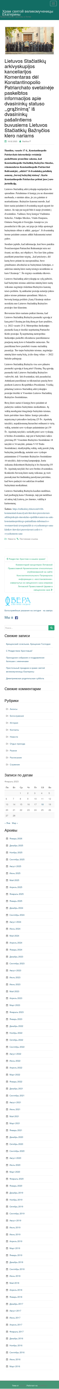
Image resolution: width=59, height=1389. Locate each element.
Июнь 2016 (15, 1359)
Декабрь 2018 (16, 1262)
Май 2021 (14, 1116)
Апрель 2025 (16, 887)
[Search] (51, 627)
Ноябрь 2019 (16, 1199)
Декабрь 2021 (16, 1088)
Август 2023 (15, 970)
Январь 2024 (16, 949)
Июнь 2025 (15, 873)
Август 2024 (15, 921)
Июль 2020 (15, 1164)
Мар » (15, 822)
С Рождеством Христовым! (19, 650)
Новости (11, 538)
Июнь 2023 (15, 984)
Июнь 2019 (15, 1234)
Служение (15, 764)
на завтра (47, 610)
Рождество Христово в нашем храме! (26, 558)
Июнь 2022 (15, 1060)
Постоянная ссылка (29, 538)
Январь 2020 (16, 1185)
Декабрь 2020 (16, 1136)
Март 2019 (15, 1248)
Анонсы (13, 708)
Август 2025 (15, 866)
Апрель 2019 (16, 1241)
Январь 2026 (16, 838)
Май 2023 (14, 991)
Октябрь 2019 (16, 1206)
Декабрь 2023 (16, 956)
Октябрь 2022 (16, 1039)
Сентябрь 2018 (17, 1269)
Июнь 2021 (15, 1109)
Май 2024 (14, 935)
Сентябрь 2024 (17, 914)
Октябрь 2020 (16, 1143)
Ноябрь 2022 (16, 1032)
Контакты (14, 729)
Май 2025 (14, 880)
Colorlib (22, 1385)
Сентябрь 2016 (17, 1352)
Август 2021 (15, 1102)
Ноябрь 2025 (16, 852)
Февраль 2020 (17, 1178)
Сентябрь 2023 (17, 963)
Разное (13, 750)
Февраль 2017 (17, 1331)
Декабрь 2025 (16, 845)
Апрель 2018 (16, 1289)
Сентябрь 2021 (17, 1095)
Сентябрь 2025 (17, 859)
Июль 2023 (15, 977)
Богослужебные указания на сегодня (23, 610)
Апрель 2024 (16, 942)
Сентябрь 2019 (17, 1213)
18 (42, 804)
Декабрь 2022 (16, 1025)
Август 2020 (15, 1157)
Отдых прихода (17, 743)
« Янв (7, 822)
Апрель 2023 (16, 998)
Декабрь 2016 (16, 1338)
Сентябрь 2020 (17, 1150)
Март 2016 (15, 1366)
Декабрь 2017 (16, 1303)
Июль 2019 (15, 1227)
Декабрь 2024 (16, 907)
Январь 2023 (16, 1019)
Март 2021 (15, 1123)
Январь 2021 (16, 1130)
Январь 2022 (16, 1081)
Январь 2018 (16, 1296)
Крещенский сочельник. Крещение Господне (28, 643)
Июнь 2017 (15, 1317)
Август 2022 (15, 1053)
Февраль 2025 (17, 893)
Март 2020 (15, 1171)
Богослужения (17, 715)
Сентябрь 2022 (17, 1046)
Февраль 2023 (17, 1012)
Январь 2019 (16, 1255)
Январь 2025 (16, 900)
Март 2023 (15, 1005)
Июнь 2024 (15, 928)
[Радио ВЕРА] (18, 601)
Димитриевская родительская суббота (25, 678)
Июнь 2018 (15, 1275)
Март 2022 (15, 1074)
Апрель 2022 (16, 1067)
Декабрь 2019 (16, 1192)
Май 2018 (14, 1282)
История (14, 722)
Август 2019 (15, 1220)
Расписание (16, 757)
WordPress (42, 1385)
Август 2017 (15, 1310)
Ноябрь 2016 (16, 1345)
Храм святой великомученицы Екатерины (27, 11)
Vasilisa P (26, 141)
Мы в (9, 617)
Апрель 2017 (16, 1324)
